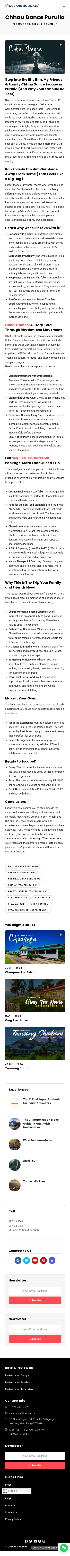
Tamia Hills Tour (34, 1181)
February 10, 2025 (25, 24)
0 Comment (49, 24)
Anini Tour (30, 1161)
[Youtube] (35, 1260)
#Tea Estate (42, 898)
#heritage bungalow (21, 872)
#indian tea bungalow (22, 885)
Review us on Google (17, 1375)
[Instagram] (52, 1260)
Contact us (11, 1512)
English (12, 1490)
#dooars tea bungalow (23, 866)
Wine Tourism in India (37, 1140)
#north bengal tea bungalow (27, 891)
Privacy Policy (13, 1519)
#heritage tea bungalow (24, 879)
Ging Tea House (16, 1020)
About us (10, 1505)
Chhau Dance (17, 325)
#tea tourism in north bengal (28, 910)
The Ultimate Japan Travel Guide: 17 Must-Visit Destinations (41, 1123)
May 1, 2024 (13, 1015)
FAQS (8, 1498)
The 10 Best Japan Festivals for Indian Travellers (41, 1101)
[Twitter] (26, 1260)
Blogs (8, 1484)
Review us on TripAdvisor (19, 1389)
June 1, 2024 (13, 967)
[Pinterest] (43, 1260)
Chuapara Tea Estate (20, 972)
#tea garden (16, 904)
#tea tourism (40, 904)
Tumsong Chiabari (18, 1068)
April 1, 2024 (14, 1064)
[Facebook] (18, 1260)
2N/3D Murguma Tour (31, 458)
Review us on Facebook (18, 1382)
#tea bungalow (18, 898)
